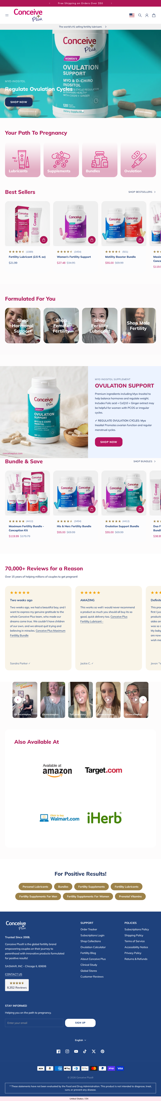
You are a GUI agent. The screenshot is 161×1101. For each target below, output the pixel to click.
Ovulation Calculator (93, 947)
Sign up (80, 1022)
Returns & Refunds (136, 959)
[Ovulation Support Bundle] (123, 493)
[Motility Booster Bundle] (123, 223)
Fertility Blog (88, 953)
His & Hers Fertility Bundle (74, 526)
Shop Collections (90, 941)
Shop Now (94, 97)
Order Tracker (88, 929)
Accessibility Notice (136, 947)
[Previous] (49, 3)
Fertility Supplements (91, 886)
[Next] (111, 3)
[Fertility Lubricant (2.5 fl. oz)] (27, 223)
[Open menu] (7, 15)
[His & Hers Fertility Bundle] (75, 493)
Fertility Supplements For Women (88, 896)
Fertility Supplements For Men (38, 896)
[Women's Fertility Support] (75, 223)
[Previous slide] (18, 700)
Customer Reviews (91, 976)
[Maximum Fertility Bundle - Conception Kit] (27, 493)
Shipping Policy (134, 935)
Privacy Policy (133, 953)
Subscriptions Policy (137, 929)
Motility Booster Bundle (120, 256)
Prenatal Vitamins (130, 896)
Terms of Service (135, 941)
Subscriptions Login (92, 935)
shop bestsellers (140, 191)
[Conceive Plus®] (28, 15)
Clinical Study (88, 964)
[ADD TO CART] (43, 240)
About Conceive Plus (93, 959)
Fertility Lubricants (127, 886)
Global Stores (88, 970)
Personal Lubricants (35, 886)
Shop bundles (142, 461)
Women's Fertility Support (74, 256)
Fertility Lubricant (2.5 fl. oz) (27, 256)
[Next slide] (143, 700)
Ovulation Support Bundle (122, 526)
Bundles (63, 886)
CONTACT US (13, 974)
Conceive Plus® (84, 1077)
